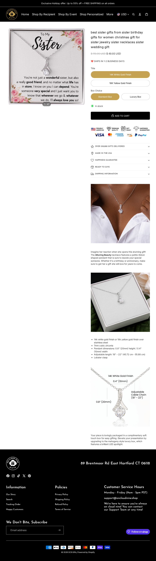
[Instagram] (13, 476)
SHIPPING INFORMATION (106, 174)
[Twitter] (24, 476)
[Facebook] (8, 476)
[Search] (133, 14)
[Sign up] (59, 530)
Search (9, 499)
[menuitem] (110, 14)
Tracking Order (13, 504)
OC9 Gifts (72, 552)
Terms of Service (63, 509)
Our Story (11, 494)
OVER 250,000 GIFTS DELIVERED (110, 146)
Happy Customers (14, 509)
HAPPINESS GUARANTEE (106, 160)
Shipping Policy (62, 499)
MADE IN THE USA (103, 153)
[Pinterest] (29, 476)
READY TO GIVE (102, 167)
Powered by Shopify (86, 552)
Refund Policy (61, 504)
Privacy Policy (61, 494)
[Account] (139, 14)
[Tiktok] (18, 476)
